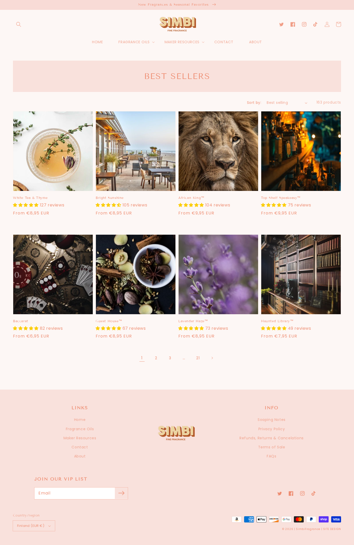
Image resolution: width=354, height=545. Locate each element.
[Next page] (212, 358)
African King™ (191, 198)
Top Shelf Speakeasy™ (281, 198)
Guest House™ (109, 321)
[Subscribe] (121, 493)
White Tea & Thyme (30, 198)
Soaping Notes (272, 419)
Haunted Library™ (277, 321)
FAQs (271, 456)
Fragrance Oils (80, 429)
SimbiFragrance (308, 529)
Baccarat (20, 321)
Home (80, 419)
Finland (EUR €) (30, 525)
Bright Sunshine (110, 198)
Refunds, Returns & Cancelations (271, 438)
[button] (18, 24)
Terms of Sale (271, 447)
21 (198, 358)
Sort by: (254, 102)
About (80, 456)
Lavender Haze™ (193, 321)
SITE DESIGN (332, 529)
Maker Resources (79, 438)
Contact (80, 447)
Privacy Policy (271, 429)
